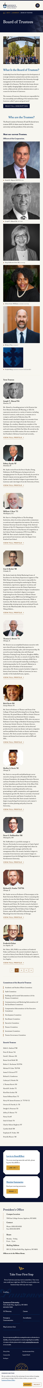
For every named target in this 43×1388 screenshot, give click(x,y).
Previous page (12, 970)
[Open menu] (37, 5)
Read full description (16, 106)
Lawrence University (11, 1302)
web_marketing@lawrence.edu (31, 1342)
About (8, 12)
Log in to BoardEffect (15, 1156)
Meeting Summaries (14, 1182)
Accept (27, 1384)
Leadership (15, 12)
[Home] (4, 13)
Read (11, 1191)
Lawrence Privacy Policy (8, 1380)
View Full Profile (12, 437)
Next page (31, 970)
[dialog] (21, 1379)
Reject (37, 1384)
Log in (12, 1168)
